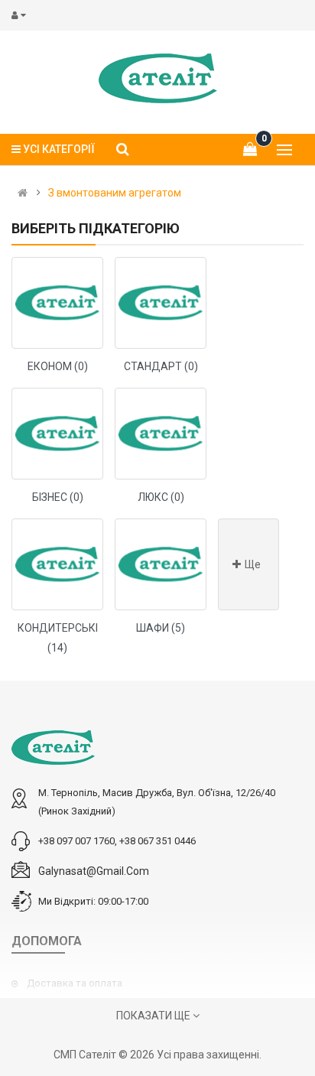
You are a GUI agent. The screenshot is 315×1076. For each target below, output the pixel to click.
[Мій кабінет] (22, 15)
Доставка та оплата (74, 983)
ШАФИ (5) (160, 628)
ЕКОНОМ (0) (58, 366)
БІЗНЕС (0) (57, 497)
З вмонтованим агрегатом (114, 192)
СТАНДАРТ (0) (161, 366)
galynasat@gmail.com (93, 871)
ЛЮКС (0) (161, 497)
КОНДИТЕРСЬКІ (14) (58, 638)
